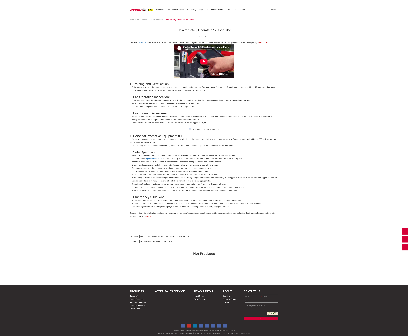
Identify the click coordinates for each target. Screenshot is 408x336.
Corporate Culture (229, 299)
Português (188, 333)
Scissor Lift (134, 296)
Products (160, 10)
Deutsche (234, 333)
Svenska (242, 333)
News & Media (217, 10)
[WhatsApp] (405, 231)
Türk (223, 333)
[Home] (141, 9)
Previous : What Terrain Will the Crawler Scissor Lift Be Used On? (164, 236)
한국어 (203, 333)
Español (167, 333)
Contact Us (231, 10)
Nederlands (217, 333)
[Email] (405, 239)
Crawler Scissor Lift (137, 299)
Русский (174, 333)
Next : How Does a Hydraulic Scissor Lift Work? (157, 241)
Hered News (199, 296)
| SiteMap (232, 330)
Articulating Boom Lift (138, 302)
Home (132, 20)
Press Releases (157, 20)
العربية (248, 333)
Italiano (209, 333)
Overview (226, 296)
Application (203, 10)
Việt (198, 333)
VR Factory (191, 10)
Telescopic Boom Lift (137, 305)
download (253, 10)
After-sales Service (176, 10)
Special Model (135, 309)
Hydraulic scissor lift (154, 159)
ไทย (194, 333)
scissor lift (142, 43)
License (226, 302)
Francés (181, 333)
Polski (228, 333)
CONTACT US (252, 291)
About (242, 10)
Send (261, 318)
